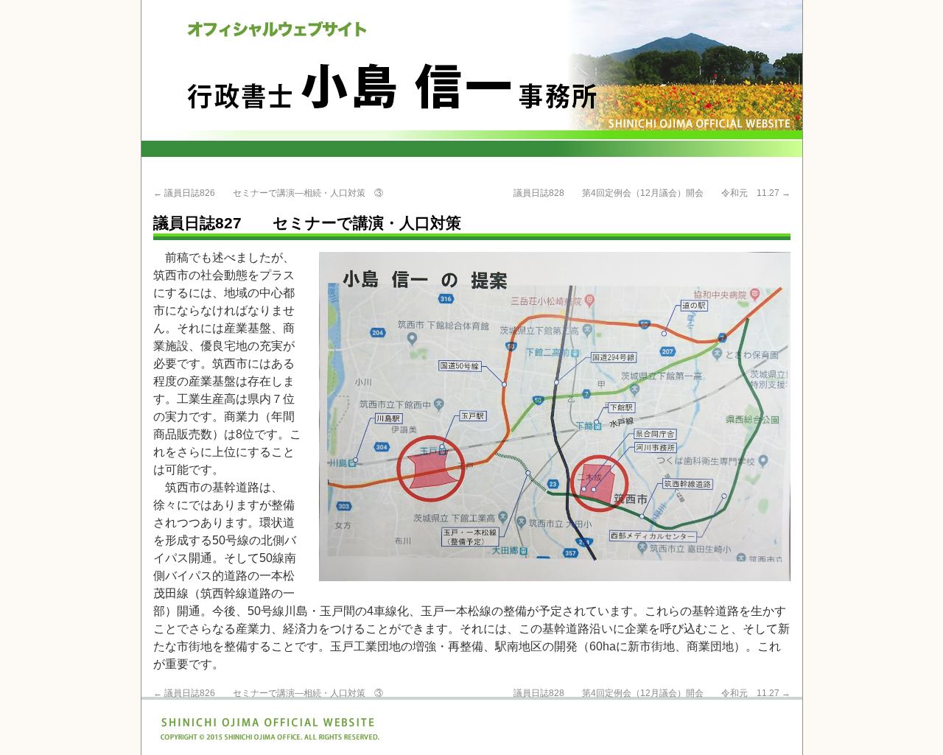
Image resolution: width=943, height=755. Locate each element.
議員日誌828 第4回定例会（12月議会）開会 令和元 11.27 (651, 193)
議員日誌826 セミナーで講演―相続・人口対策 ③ (268, 193)
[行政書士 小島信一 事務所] (471, 78)
